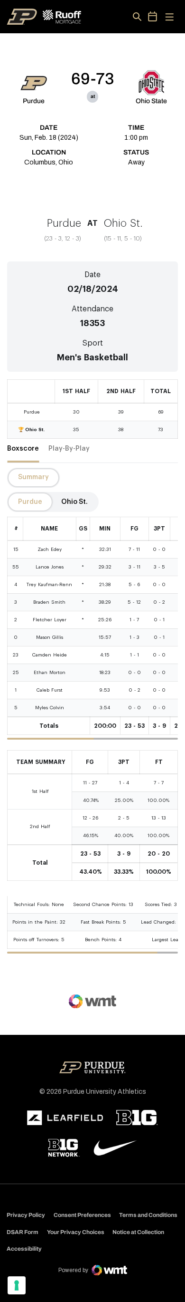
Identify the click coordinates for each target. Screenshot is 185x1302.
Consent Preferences (82, 1215)
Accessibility (24, 1248)
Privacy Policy (26, 1215)
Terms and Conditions (148, 1215)
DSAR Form (22, 1232)
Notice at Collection (138, 1232)
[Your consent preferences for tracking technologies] (17, 1285)
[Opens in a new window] (65, 1118)
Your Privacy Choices (75, 1232)
